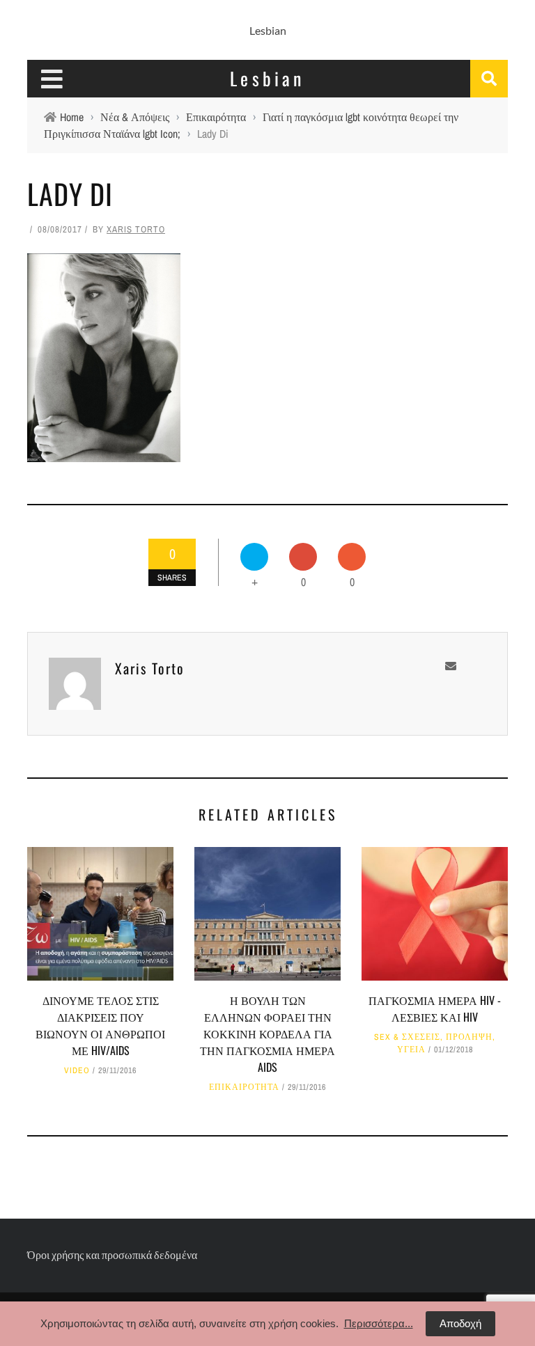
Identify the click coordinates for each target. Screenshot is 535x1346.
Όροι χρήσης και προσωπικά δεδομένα (112, 1254)
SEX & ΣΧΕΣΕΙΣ (407, 1037)
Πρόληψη (469, 1037)
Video (77, 1070)
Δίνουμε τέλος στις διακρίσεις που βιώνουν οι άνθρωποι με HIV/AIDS (100, 1025)
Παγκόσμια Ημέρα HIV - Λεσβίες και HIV (435, 1008)
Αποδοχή (460, 1323)
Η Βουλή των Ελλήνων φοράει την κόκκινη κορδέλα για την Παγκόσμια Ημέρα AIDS (267, 1033)
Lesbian (267, 30)
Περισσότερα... (378, 1323)
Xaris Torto (136, 229)
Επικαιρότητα (244, 1087)
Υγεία (411, 1049)
